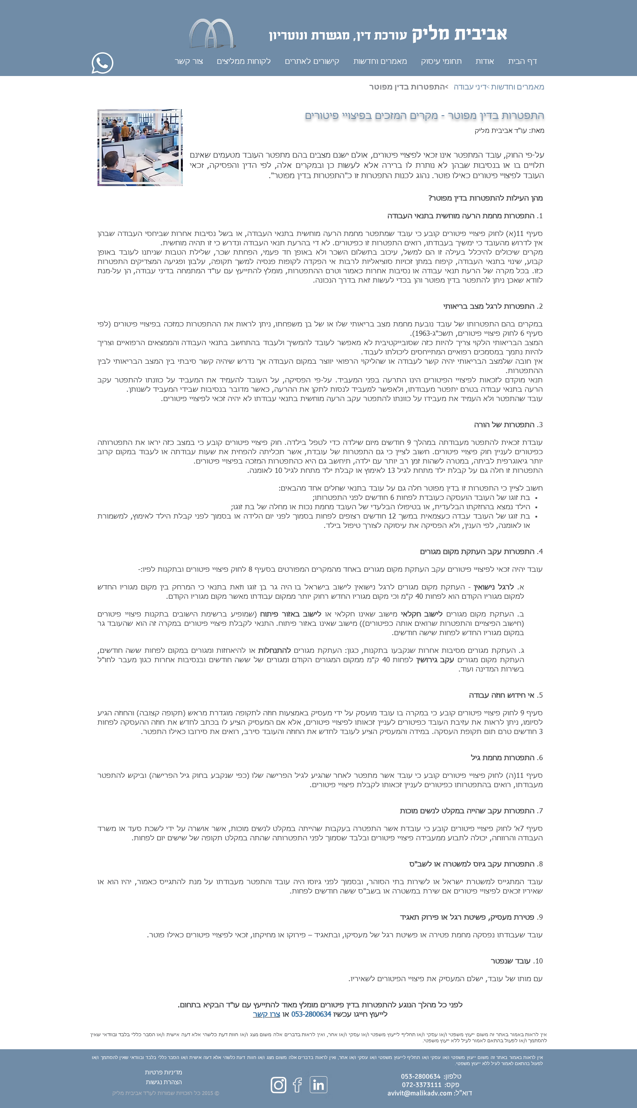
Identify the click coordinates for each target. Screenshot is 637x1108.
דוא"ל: (462, 1093)
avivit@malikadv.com (420, 1093)
